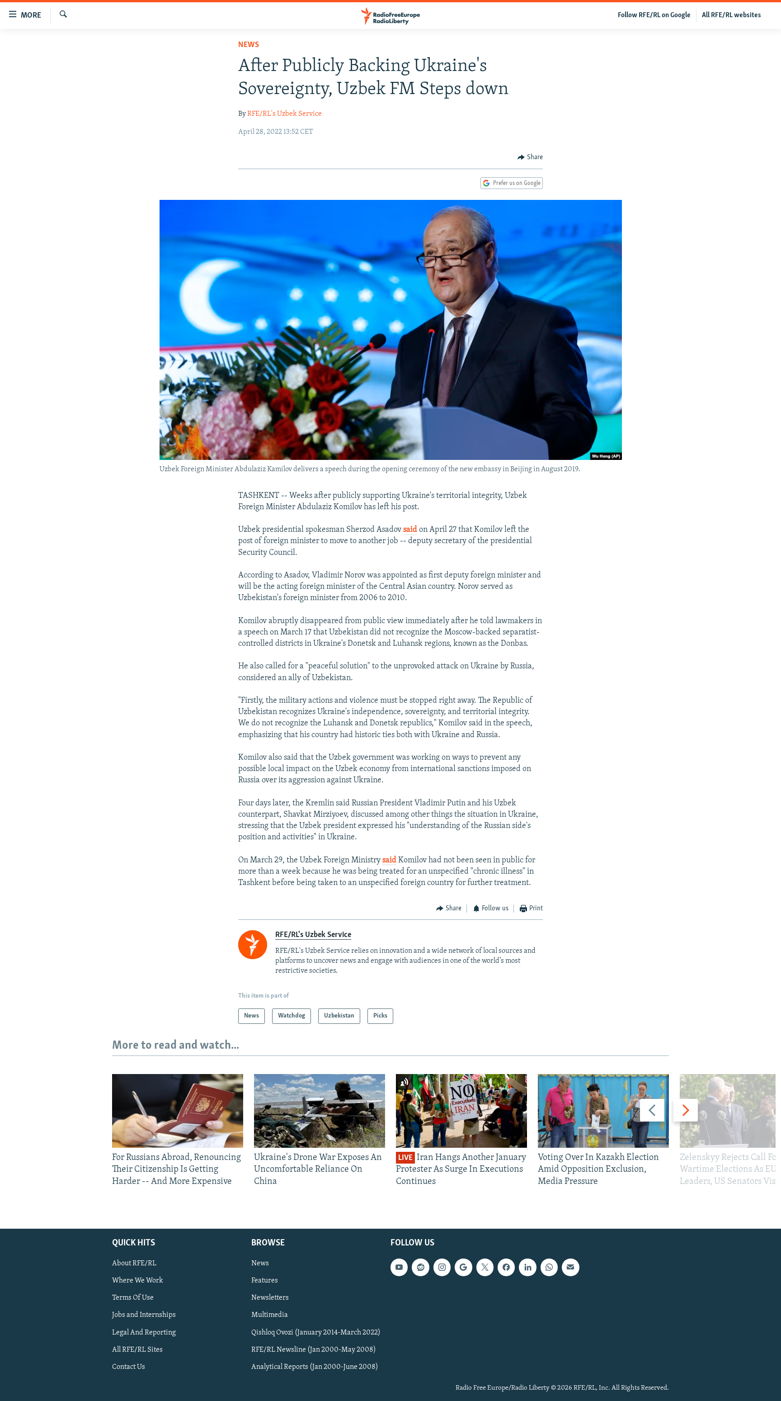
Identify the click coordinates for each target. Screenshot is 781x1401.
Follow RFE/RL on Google (654, 15)
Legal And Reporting (144, 1332)
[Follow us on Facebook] (506, 1267)
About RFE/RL (134, 1263)
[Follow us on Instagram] (442, 1267)
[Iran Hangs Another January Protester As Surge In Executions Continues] (461, 1111)
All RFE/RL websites (731, 15)
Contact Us (128, 1367)
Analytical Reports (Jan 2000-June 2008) (314, 1367)
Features (264, 1280)
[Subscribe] (570, 1267)
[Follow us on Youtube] (399, 1267)
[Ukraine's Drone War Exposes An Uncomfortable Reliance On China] (319, 1111)
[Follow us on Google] (463, 1267)
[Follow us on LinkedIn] (527, 1267)
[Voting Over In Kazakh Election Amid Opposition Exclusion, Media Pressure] (603, 1111)
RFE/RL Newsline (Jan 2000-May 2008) (313, 1350)
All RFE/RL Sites (137, 1350)
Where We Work (137, 1280)
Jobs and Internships (144, 1315)
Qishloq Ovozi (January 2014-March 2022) (316, 1332)
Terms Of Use (133, 1298)
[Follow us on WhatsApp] (549, 1267)
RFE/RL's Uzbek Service (284, 114)
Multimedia (269, 1315)
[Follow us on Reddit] (420, 1267)
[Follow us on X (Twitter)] (485, 1267)
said (410, 530)
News (248, 45)
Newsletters (270, 1298)
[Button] (530, 157)
